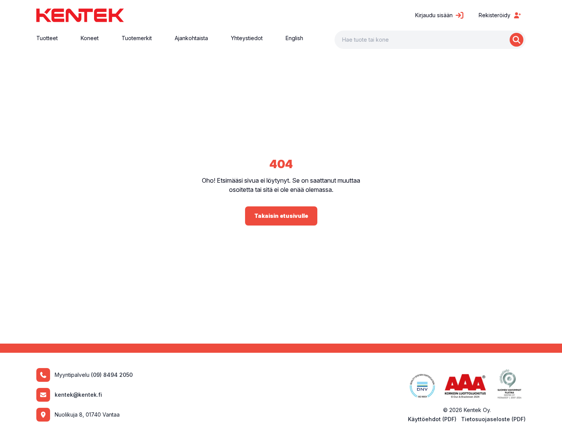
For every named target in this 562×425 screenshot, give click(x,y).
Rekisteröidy (494, 15)
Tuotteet (47, 38)
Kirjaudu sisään (434, 15)
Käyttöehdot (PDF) (432, 419)
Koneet (90, 38)
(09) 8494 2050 (112, 374)
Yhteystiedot (247, 38)
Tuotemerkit (137, 38)
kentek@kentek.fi (78, 394)
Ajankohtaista (191, 38)
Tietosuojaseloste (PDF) (493, 419)
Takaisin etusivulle (281, 215)
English (294, 38)
